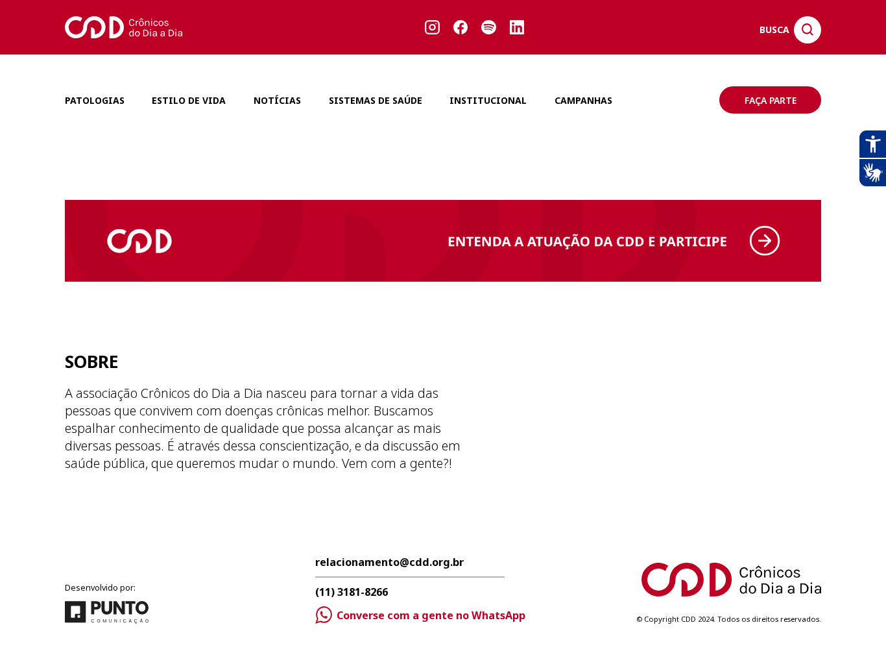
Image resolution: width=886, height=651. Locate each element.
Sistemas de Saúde (375, 100)
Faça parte (770, 100)
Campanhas (583, 100)
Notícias (277, 100)
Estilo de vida (189, 100)
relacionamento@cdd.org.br (389, 563)
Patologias (95, 100)
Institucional (488, 100)
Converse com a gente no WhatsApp (431, 615)
